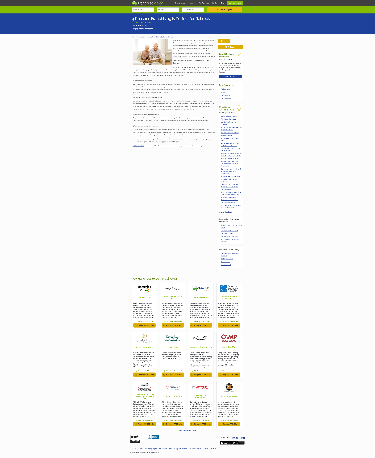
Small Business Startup (165, 449)
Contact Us (212, 449)
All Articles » (230, 47)
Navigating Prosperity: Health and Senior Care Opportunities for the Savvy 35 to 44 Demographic (231, 155)
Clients (206, 449)
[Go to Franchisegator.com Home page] (151, 3)
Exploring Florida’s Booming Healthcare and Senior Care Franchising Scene (229, 186)
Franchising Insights (151, 449)
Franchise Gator (138, 146)
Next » (224, 41)
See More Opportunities (187, 430)
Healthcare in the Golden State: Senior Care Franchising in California (230, 179)
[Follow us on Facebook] (234, 438)
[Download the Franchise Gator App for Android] (238, 443)
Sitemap (199, 449)
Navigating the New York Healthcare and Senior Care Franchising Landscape (229, 199)
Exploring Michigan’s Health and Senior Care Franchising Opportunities (231, 171)
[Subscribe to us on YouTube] (240, 438)
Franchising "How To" (227, 95)
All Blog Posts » (228, 212)
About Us (133, 449)
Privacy (176, 449)
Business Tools (225, 262)
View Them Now (230, 76)
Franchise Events (226, 265)
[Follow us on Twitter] (237, 438)
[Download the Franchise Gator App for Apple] (226, 443)
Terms (194, 449)
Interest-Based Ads (185, 449)
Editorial (223, 92)
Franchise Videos (226, 98)
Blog (222, 3)
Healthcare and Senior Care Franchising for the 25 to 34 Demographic (229, 163)
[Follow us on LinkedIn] (243, 438)
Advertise (140, 449)
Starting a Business (227, 259)
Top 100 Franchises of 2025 (229, 236)
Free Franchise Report (235, 3)
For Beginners (225, 89)
